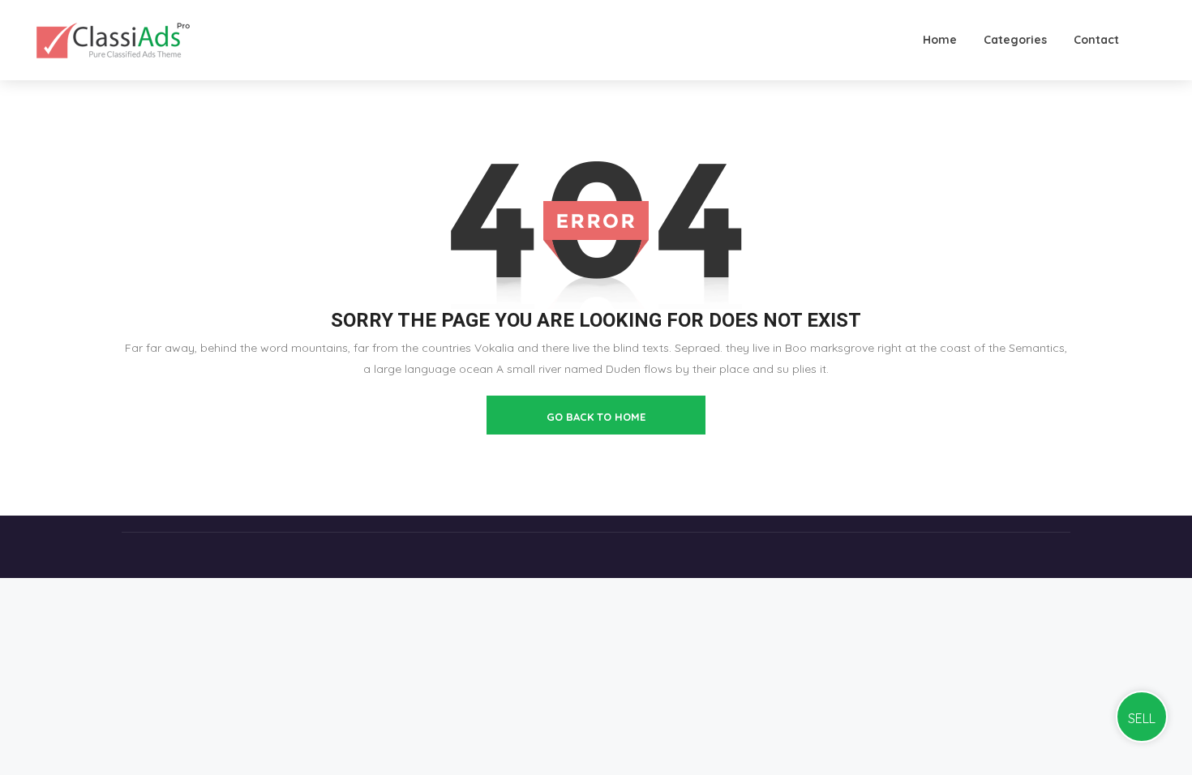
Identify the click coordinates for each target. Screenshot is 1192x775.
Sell (1142, 718)
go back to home (596, 416)
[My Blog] (113, 39)
